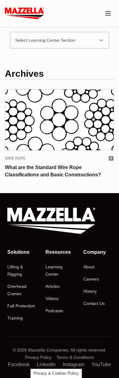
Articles (52, 286)
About (89, 266)
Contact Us (94, 303)
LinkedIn (46, 364)
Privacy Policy (38, 357)
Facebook (19, 364)
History (90, 291)
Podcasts (54, 310)
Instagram (73, 364)
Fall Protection (21, 305)
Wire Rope (15, 158)
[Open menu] (108, 13)
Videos (52, 298)
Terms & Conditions (75, 357)
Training (15, 318)
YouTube (101, 364)
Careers (91, 279)
